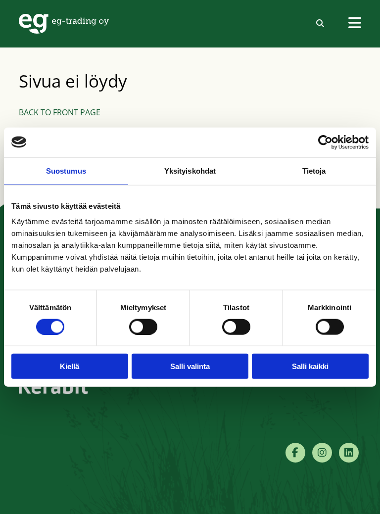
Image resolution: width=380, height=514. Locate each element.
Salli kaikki (310, 366)
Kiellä (69, 366)
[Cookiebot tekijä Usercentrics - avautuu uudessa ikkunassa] (325, 142)
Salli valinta (190, 366)
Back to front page (59, 112)
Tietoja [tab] (314, 170)
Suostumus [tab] (66, 170)
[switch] (143, 326)
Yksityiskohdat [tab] (190, 170)
